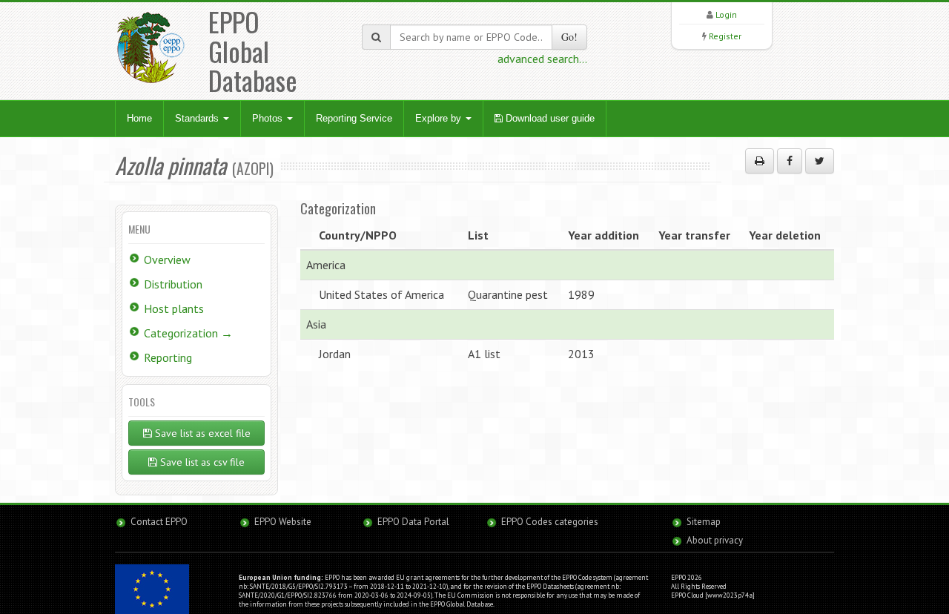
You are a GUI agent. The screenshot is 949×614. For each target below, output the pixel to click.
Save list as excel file (201, 433)
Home (139, 118)
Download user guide (549, 118)
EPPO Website (282, 521)
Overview (167, 259)
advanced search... (542, 58)
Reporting (168, 357)
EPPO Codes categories (549, 521)
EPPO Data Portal (413, 521)
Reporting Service (354, 118)
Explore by (439, 118)
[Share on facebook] (789, 161)
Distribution (173, 284)
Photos (268, 118)
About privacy (715, 540)
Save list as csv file (201, 462)
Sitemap (704, 521)
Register (725, 36)
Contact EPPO (159, 521)
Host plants (174, 308)
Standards (198, 118)
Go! (569, 37)
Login (726, 14)
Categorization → (188, 333)
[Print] (759, 161)
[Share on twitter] (819, 161)
